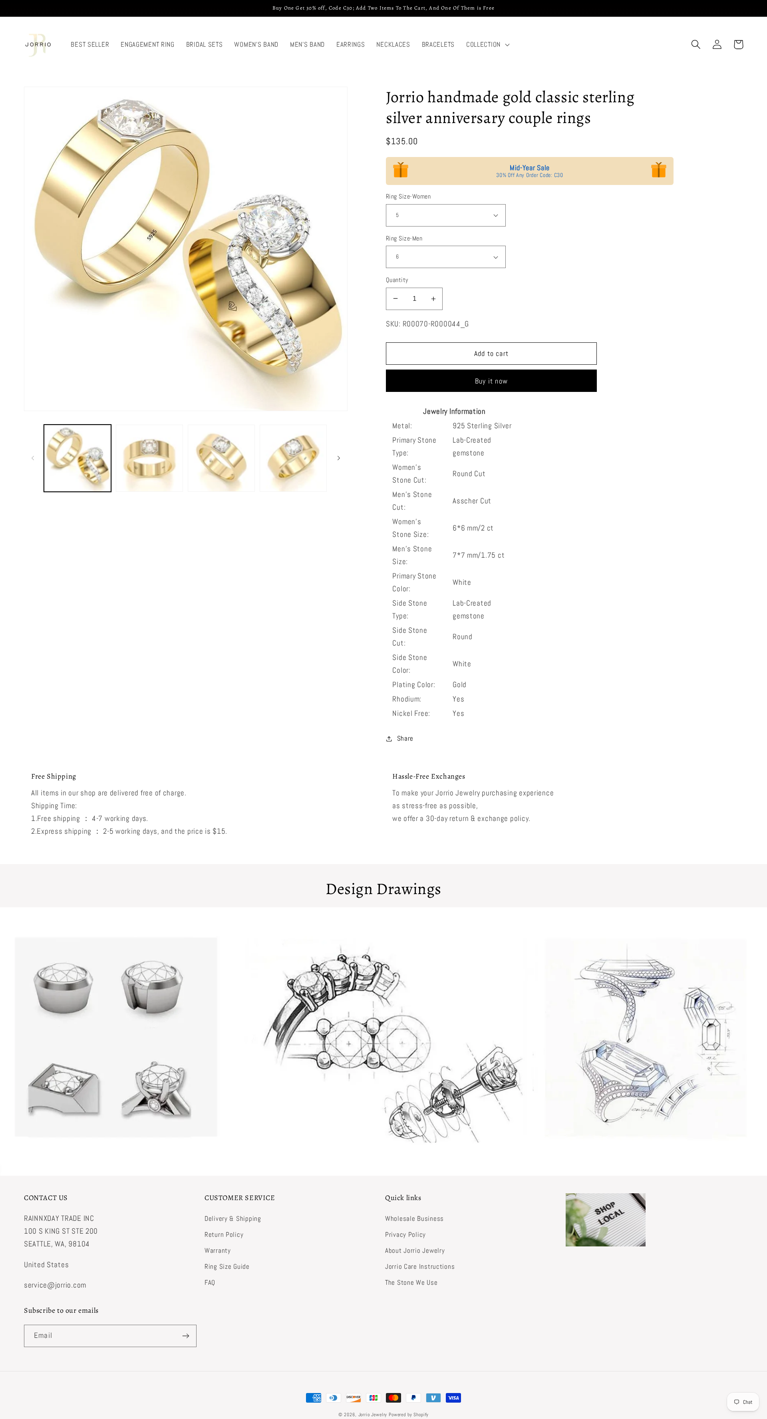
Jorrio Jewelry (372, 1414)
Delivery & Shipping (233, 1218)
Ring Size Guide (227, 1266)
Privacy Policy (405, 1234)
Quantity (397, 280)
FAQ (210, 1282)
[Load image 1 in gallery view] (77, 458)
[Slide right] (339, 458)
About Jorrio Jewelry (415, 1250)
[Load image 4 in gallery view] (293, 458)
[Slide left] (33, 458)
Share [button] (405, 738)
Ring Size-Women (408, 197)
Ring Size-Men (404, 238)
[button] (486, 45)
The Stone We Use (411, 1282)
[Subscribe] (185, 1336)
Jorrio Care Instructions (420, 1266)
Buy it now (491, 381)
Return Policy (224, 1234)
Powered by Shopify (409, 1414)
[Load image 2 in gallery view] (149, 458)
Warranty (218, 1250)
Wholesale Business (414, 1218)
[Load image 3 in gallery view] (221, 458)
